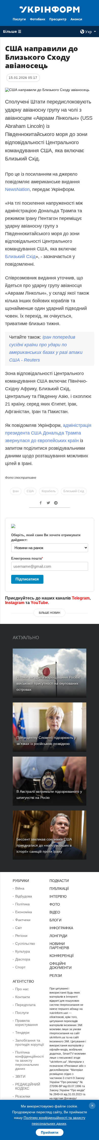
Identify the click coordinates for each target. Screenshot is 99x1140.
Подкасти (59, 881)
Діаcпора (22, 959)
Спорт (20, 967)
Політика (22, 904)
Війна (19, 888)
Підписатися (27, 579)
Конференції (62, 956)
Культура (22, 951)
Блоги (55, 920)
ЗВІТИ (20, 1076)
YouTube (39, 603)
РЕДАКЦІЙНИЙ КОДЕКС (27, 1086)
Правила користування (26, 1022)
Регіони (21, 936)
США (30, 491)
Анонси (76, 19)
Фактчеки (22, 920)
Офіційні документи (61, 966)
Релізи (56, 975)
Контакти (22, 997)
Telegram (81, 598)
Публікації (59, 889)
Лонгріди (58, 936)
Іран (16, 491)
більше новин (49, 612)
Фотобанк (37, 19)
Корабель (49, 491)
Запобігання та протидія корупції (29, 1042)
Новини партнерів (59, 946)
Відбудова (23, 896)
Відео (55, 912)
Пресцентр (58, 19)
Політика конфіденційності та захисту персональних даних (29, 1060)
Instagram (14, 603)
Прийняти (49, 1132)
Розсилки (22, 1096)
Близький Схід (20, 256)
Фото (55, 904)
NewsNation (17, 189)
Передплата (25, 1005)
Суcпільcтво (25, 943)
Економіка (23, 912)
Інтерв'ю (58, 896)
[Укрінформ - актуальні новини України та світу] (49, 9)
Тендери (22, 1032)
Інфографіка (61, 928)
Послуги (19, 19)
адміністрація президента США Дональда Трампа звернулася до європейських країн (48, 433)
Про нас (22, 989)
